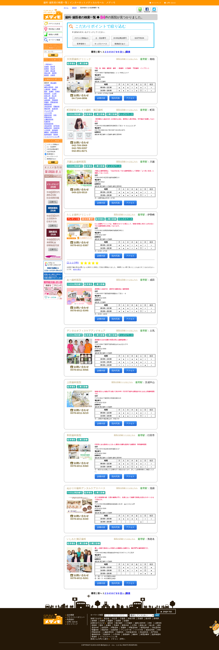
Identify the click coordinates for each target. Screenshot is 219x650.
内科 (56, 87)
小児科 (54, 94)
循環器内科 (48, 104)
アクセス (130, 98)
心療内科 (47, 89)
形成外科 (56, 128)
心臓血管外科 (48, 119)
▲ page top (166, 611)
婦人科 (54, 96)
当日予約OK (51, 152)
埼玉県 (52, 69)
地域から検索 (53, 34)
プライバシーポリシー (75, 617)
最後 (128, 52)
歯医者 (74, 8)
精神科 (54, 89)
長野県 (54, 73)
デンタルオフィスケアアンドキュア (86, 330)
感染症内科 (48, 115)
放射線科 (55, 130)
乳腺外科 (47, 121)
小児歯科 (47, 85)
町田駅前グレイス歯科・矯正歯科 (85, 110)
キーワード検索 (54, 40)
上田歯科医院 (74, 382)
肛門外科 (56, 126)
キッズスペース (52, 156)
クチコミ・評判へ (118, 639)
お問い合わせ (171, 3)
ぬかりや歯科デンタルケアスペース (86, 488)
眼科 (45, 91)
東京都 (52, 71)
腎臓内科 (56, 106)
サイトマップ (156, 3)
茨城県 (46, 66)
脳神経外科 (48, 128)
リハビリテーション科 (51, 136)
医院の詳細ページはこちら (127, 59)
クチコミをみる (54, 24)
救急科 (55, 134)
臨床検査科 (48, 134)
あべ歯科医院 (74, 279)
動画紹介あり (51, 159)
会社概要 (70, 615)
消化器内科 (48, 106)
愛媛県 (110, 621)
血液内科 (55, 109)
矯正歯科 (53, 83)
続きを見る (77, 269)
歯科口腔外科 (48, 87)
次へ (122, 52)
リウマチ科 (48, 113)
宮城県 (126, 621)
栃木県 (52, 66)
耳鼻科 (57, 91)
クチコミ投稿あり (53, 144)
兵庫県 (52, 75)
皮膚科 (51, 91)
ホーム (66, 8)
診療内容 (101, 98)
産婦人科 (47, 96)
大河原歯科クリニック (80, 59)
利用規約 (70, 619)
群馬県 (46, 69)
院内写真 (116, 98)
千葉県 (46, 71)
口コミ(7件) (73, 262)
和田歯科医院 (74, 435)
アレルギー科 (48, 111)
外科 (55, 115)
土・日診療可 (51, 147)
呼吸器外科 (48, 117)
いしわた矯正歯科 (76, 539)
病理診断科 (54, 132)
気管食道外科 (48, 124)
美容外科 (52, 98)
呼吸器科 (55, 100)
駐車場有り (51, 154)
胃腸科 (46, 102)
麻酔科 (46, 132)
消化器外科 (48, 126)
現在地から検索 (54, 29)
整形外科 (47, 94)
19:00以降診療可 (53, 149)
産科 (45, 98)
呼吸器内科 (54, 102)
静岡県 (46, 75)
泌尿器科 (47, 100)
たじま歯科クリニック (79, 214)
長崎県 (118, 621)
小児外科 (47, 130)
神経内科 (47, 109)
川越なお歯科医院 (76, 161)
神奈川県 (47, 73)
